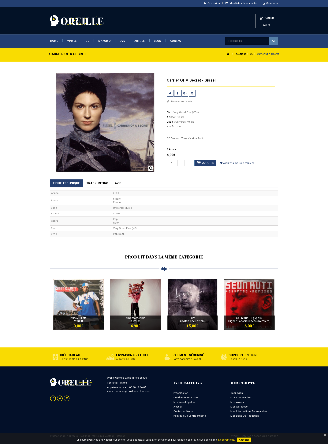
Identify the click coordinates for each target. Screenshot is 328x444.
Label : (171, 121)
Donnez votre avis (181, 101)
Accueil (177, 406)
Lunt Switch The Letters (192, 319)
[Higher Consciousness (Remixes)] (249, 304)
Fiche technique (66, 183)
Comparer (272, 3)
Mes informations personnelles (248, 411)
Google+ (184, 93)
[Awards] (135, 304)
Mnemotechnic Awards (135, 319)
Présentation (180, 393)
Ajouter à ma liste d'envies (239, 163)
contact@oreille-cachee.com (133, 391)
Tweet (170, 93)
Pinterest (192, 93)
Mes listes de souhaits (242, 3)
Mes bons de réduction (244, 415)
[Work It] (78, 304)
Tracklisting (97, 183)
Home (54, 40)
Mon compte (242, 383)
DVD (122, 40)
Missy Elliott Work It (78, 319)
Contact (176, 40)
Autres (139, 40)
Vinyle (71, 40)
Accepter (244, 439)
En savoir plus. (226, 439)
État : (170, 112)
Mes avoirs (237, 402)
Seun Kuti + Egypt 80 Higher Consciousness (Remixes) (249, 319)
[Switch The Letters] (192, 304)
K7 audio (104, 40)
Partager (177, 93)
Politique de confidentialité (189, 415)
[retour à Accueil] (228, 54)
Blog (157, 40)
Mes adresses (239, 406)
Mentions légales (184, 402)
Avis (118, 183)
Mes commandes (240, 397)
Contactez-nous (183, 411)
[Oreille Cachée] (77, 20)
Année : (171, 126)
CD (87, 40)
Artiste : (171, 117)
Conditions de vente (185, 397)
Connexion (213, 3)
